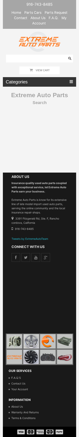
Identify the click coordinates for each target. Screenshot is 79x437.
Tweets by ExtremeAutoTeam (30, 238)
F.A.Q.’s (16, 377)
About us (17, 406)
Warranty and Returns (25, 412)
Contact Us (18, 383)
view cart (43, 70)
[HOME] (39, 34)
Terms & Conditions (23, 418)
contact (20, 18)
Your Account (19, 389)
